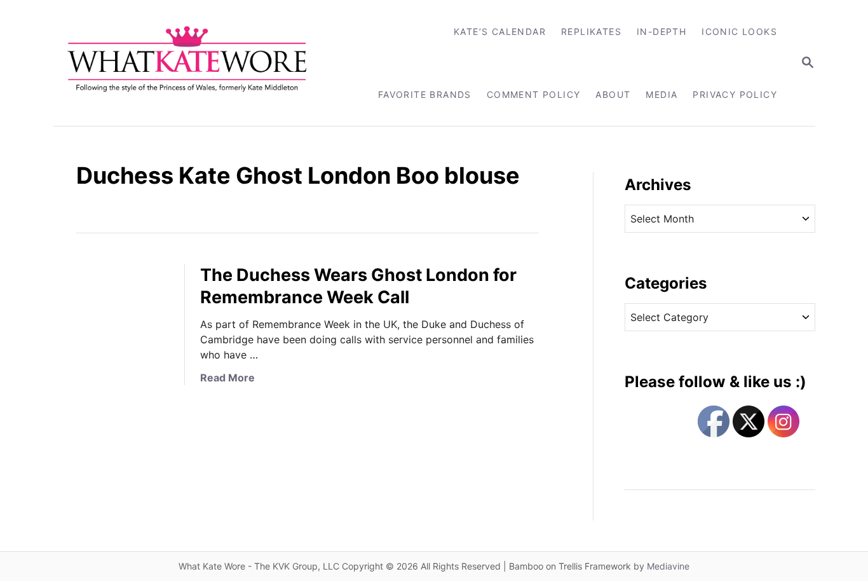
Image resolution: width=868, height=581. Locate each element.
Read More (227, 377)
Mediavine (668, 566)
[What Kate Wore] (195, 63)
